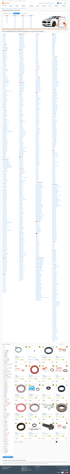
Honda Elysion (54, 122)
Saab (38, 233)
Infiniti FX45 (37, 136)
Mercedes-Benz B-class (39, 187)
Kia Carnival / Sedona (55, 154)
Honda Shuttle (54, 137)
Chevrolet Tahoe (54, 83)
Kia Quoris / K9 (54, 170)
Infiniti (38, 128)
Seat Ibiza (37, 251)
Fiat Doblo (37, 105)
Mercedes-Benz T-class (39, 213)
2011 (15, 18)
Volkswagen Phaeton (39, 284)
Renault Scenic (21, 254)
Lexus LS (37, 174)
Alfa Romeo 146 (21, 36)
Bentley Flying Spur (5, 49)
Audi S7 (37, 59)
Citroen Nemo (5, 93)
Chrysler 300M (21, 62)
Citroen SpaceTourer (6, 95)
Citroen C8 (4, 88)
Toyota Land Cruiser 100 (55, 301)
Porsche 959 (37, 226)
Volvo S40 (4, 280)
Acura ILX (4, 35)
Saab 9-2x (37, 234)
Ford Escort (21, 102)
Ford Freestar (21, 113)
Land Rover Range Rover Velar (7, 167)
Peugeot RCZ (54, 238)
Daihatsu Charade (21, 84)
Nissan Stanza (5, 236)
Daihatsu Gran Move (22, 87)
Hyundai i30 (4, 154)
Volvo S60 (4, 281)
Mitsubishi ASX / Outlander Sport (57, 186)
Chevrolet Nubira (54, 76)
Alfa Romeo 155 (21, 38)
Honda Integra (54, 128)
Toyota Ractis (54, 318)
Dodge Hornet (54, 99)
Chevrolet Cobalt (54, 63)
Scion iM (53, 244)
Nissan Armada (5, 198)
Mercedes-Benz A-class (39, 185)
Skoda (55, 250)
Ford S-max (21, 125)
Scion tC (53, 246)
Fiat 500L (37, 96)
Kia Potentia (54, 166)
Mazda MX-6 (21, 194)
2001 (23, 18)
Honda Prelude (54, 134)
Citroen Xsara (5, 99)
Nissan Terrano (5, 240)
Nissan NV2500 (5, 217)
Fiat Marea (37, 112)
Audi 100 (37, 36)
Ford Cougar (21, 98)
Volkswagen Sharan (38, 289)
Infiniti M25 (37, 145)
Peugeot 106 (54, 209)
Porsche (38, 221)
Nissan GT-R (4, 205)
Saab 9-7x (37, 239)
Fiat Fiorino (37, 107)
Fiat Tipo (37, 125)
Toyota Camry (54, 278)
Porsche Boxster (38, 228)
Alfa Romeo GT (21, 43)
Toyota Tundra (54, 330)
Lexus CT (37, 166)
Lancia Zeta (20, 167)
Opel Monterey (21, 218)
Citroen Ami (4, 67)
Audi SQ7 (37, 62)
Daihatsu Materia (21, 88)
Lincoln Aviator (5, 170)
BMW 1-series (54, 35)
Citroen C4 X (4, 83)
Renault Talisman (21, 256)
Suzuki (22, 261)
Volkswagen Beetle (38, 271)
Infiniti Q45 (37, 153)
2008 (23, 26)
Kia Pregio (53, 167)
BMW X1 (53, 47)
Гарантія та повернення (15, 0)
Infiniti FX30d (37, 133)
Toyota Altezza (54, 267)
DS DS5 (37, 73)
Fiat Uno (37, 127)
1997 (31, 25)
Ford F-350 (20, 108)
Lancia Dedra (21, 158)
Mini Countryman (5, 187)
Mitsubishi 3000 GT (55, 185)
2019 (15, 27)
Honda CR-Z (54, 117)
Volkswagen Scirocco (39, 288)
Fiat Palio (37, 114)
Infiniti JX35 (37, 144)
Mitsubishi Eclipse (54, 190)
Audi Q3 (37, 45)
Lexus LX (37, 175)
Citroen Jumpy (5, 92)
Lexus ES (37, 167)
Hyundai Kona (5, 136)
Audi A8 (37, 43)
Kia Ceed (53, 155)
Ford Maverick (21, 120)
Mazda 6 (20, 179)
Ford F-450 (20, 109)
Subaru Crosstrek (5, 261)
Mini (5, 183)
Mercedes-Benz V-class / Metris (40, 215)
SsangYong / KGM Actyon (39, 259)
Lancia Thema (21, 163)
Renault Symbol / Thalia (22, 255)
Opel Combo (21, 210)
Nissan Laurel (5, 211)
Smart (5, 250)
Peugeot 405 (54, 220)
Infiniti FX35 (37, 134)
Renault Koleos (21, 244)
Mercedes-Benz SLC (39, 209)
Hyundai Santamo (5, 143)
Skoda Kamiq (54, 255)
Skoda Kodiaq (54, 257)
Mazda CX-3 (21, 183)
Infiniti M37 (37, 149)
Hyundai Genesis (5, 128)
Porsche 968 (37, 227)
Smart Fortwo (5, 255)
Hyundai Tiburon (5, 147)
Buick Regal (20, 56)
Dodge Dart (54, 96)
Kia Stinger (53, 179)
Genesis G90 (4, 113)
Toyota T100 (54, 326)
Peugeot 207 (54, 214)
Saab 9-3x (37, 236)
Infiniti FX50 (37, 137)
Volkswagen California (39, 274)
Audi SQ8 (37, 63)
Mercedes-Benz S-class (39, 207)
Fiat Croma (37, 104)
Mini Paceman (5, 189)
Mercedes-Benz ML (38, 203)
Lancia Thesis (21, 164)
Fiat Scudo (37, 119)
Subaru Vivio (4, 271)
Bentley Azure (5, 46)
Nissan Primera (5, 228)
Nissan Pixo (4, 225)
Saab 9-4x (37, 237)
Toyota (55, 264)
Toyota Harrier (54, 295)
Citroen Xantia (5, 98)
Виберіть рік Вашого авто (7, 13)
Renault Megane (21, 250)
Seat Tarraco (37, 255)
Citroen (5, 65)
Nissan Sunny (5, 237)
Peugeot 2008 (54, 229)
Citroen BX (4, 68)
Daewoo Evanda (38, 79)
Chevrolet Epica (54, 67)
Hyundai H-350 (5, 134)
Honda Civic (54, 119)
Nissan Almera (5, 195)
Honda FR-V (54, 123)
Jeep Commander (21, 148)
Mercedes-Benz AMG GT (39, 186)
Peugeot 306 (54, 217)
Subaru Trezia (5, 269)
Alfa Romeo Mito (21, 46)
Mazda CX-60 (21, 187)
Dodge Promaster (54, 104)
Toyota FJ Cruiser (54, 290)
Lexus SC (37, 179)
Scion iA (53, 243)
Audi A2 (37, 38)
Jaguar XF (53, 147)
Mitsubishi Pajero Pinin (55, 200)
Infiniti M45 (37, 150)
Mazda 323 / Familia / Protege (23, 177)
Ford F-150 (20, 106)
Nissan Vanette (5, 245)
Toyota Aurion (54, 270)
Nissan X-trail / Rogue (6, 249)
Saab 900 (37, 240)
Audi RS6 (37, 52)
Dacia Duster (21, 76)
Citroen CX (4, 89)
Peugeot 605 (54, 224)
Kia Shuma (53, 175)
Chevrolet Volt (54, 88)
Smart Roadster (5, 256)
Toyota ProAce (54, 315)
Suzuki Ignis (21, 269)
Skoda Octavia (54, 258)
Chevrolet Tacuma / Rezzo (56, 82)
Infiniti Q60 (37, 155)
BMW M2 (53, 42)
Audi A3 (37, 39)
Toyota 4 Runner (54, 265)
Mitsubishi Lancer (54, 196)
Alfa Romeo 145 (21, 35)
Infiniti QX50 (37, 159)
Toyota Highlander (55, 297)
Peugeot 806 (54, 226)
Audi (38, 34)
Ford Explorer (21, 105)
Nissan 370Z (4, 194)
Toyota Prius (54, 314)
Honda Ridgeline (54, 135)
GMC (5, 102)
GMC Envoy (4, 105)
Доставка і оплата (6, 0)
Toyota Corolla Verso (55, 284)
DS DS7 (37, 74)
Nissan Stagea (5, 235)
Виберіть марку (16, 13)
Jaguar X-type (54, 145)
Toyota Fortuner (54, 291)
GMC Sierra (4, 107)
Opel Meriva (21, 216)
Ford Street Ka (21, 127)
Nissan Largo (4, 210)
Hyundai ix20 (4, 156)
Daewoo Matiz (38, 85)
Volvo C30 (4, 278)
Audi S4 (37, 56)
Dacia (22, 75)
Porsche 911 (37, 223)
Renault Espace (21, 238)
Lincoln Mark (4, 178)
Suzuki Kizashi (21, 271)
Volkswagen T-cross (39, 290)
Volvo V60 (4, 286)
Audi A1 (37, 37)
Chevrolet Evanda (54, 69)
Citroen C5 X (4, 86)
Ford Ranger (21, 124)
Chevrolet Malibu (54, 74)
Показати (7, 457)
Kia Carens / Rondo (55, 153)
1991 (31, 18)
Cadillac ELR (4, 57)
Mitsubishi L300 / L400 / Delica (56, 195)
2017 (15, 25)
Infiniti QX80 (37, 163)
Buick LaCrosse (21, 55)
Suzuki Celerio (21, 266)
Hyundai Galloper (5, 127)
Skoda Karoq (54, 256)
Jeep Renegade (21, 153)
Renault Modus (21, 251)
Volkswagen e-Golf (38, 300)
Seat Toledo (37, 256)
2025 (7, 22)
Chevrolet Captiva (54, 62)
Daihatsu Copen (21, 85)
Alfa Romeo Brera (21, 42)
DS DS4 (37, 72)
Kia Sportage (54, 178)
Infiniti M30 (37, 146)
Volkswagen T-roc (38, 291)
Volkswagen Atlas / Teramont (40, 270)
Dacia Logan (21, 79)
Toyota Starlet (54, 324)
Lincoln (5, 168)
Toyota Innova (54, 299)
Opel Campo (21, 208)
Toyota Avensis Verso (55, 274)
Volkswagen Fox (38, 278)
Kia (54, 150)
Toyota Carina (54, 279)
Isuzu (22, 138)
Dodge (55, 89)
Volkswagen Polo (38, 285)
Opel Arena (20, 205)
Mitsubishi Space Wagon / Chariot (57, 205)
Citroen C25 (4, 74)
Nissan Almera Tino (5, 196)
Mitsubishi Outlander (55, 198)
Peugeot (55, 207)
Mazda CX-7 (21, 188)
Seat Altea (37, 244)
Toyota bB (53, 340)
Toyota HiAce (54, 296)
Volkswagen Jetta (38, 281)
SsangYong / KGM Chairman (40, 260)
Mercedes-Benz (40, 182)
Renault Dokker (21, 236)
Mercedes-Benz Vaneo (39, 216)
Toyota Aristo (54, 269)
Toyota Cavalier (54, 280)
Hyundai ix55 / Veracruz (6, 158)
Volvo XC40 (4, 289)
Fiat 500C (37, 95)
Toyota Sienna (54, 320)
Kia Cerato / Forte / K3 (55, 156)
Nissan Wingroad (5, 247)
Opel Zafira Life (21, 227)
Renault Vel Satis (21, 259)
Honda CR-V (54, 115)
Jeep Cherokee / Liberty (22, 147)
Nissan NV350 (5, 219)
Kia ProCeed (54, 169)
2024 (7, 21)
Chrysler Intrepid (21, 67)
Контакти (66, 0)
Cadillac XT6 (4, 62)
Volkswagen (39, 267)
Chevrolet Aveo (54, 59)
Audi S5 (37, 57)
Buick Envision (21, 53)
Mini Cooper (4, 186)
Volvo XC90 (4, 292)
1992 (31, 19)
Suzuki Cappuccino (22, 265)
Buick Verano (21, 58)
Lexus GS (37, 168)
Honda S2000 (54, 136)
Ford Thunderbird (21, 129)
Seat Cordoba (38, 249)
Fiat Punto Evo (38, 117)
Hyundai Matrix (5, 139)
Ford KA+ (20, 118)
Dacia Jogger (21, 77)
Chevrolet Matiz (54, 75)
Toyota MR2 (54, 307)
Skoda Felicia (54, 254)
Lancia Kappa (21, 160)
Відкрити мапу (4, 469)
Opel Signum (21, 221)
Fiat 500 (37, 94)
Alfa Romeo (23, 34)
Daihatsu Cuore (21, 86)
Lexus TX (37, 180)
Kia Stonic (53, 180)
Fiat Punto (37, 116)
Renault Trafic (21, 257)
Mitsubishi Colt (54, 188)
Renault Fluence (21, 240)
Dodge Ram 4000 (54, 109)
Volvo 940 (4, 276)
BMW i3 (53, 54)
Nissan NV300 (5, 218)
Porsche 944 (37, 225)
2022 (7, 19)
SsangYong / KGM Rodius (39, 265)
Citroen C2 (4, 73)
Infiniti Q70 (37, 156)
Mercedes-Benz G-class (39, 196)
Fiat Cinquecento (38, 102)
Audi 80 (37, 35)
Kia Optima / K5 (54, 164)
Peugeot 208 (54, 215)
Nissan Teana (4, 239)
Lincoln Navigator (5, 180)
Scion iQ (53, 245)
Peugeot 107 (54, 210)
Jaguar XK (53, 149)
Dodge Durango (54, 97)
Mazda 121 (20, 176)
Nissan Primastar (5, 227)
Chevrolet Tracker (54, 84)
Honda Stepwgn (54, 138)
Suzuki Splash (21, 275)
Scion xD (53, 249)
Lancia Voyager (21, 165)
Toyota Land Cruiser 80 (55, 304)
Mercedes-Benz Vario (39, 217)
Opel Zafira (20, 226)
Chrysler (22, 59)
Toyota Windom (54, 336)
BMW (55, 34)
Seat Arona (37, 246)
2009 (23, 27)
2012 (15, 19)
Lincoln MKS (4, 174)
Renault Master (21, 249)
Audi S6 (37, 58)
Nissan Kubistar (5, 209)
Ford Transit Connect (22, 134)
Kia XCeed (53, 182)
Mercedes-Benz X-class (39, 220)
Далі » (67, 441)
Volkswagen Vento (38, 299)
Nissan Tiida (4, 241)
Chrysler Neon (21, 69)
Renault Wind (21, 260)
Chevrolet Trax (54, 87)
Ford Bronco (21, 96)
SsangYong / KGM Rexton (39, 264)
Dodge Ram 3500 (54, 108)
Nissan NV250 (5, 216)
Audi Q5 (37, 46)
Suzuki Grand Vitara (22, 268)
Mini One (4, 188)
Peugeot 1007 (54, 228)
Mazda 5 (20, 178)
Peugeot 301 (54, 216)
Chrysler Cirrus (21, 64)
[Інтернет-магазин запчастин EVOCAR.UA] (6, 3)
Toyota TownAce (54, 329)
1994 (31, 21)
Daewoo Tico (37, 89)
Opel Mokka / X (21, 217)
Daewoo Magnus (38, 84)
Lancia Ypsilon (21, 166)
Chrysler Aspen (21, 63)
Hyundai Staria (5, 145)
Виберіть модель (23, 13)
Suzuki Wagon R (21, 279)
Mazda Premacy (21, 195)
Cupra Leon (37, 69)
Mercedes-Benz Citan (39, 194)
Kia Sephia (53, 174)
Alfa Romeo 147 (21, 37)
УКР (61, 0)
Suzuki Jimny (21, 270)
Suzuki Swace (21, 276)
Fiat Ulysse (37, 126)
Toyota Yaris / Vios (55, 337)
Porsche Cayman (38, 230)
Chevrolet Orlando (55, 77)
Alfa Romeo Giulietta (22, 45)
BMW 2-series (54, 36)
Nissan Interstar (5, 206)
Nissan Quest (5, 231)
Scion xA (53, 247)
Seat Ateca (37, 248)
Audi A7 (37, 42)
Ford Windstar (21, 137)
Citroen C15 (4, 72)
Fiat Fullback (37, 109)
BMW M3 (53, 43)
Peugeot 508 (54, 223)
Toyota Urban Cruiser (55, 331)
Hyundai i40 (4, 155)
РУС (59, 0)
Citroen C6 (4, 87)
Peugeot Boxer (54, 234)
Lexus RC (37, 177)
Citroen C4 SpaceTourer (6, 82)
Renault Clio (21, 235)
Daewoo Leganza (38, 83)
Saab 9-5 (37, 238)
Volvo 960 (4, 277)
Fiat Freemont (38, 108)
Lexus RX (37, 178)
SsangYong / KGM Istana (39, 261)
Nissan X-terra (5, 248)
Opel (21, 200)
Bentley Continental (5, 48)
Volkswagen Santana (39, 287)
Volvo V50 (4, 285)
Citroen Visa (4, 96)
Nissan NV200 (5, 215)
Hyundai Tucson (5, 149)
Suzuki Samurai (21, 274)
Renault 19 (20, 230)
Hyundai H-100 (5, 133)
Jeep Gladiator (21, 150)
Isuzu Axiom (21, 140)
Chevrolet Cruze (54, 66)
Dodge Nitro (54, 103)
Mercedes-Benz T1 (38, 214)
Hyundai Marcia (5, 138)
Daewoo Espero (38, 78)
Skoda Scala (54, 261)
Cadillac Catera (5, 56)
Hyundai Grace (5, 130)
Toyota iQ (53, 341)
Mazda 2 (20, 174)
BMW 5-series (54, 39)
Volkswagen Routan (38, 286)
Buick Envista (21, 54)
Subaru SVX (4, 268)
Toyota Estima (54, 289)
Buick (22, 49)
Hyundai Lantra (5, 137)
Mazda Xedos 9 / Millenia (22, 199)
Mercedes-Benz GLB (39, 199)
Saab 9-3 (37, 235)
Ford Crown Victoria (22, 99)
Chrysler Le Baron (21, 68)
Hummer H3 (4, 118)
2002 (23, 19)
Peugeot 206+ (54, 213)
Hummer (5, 115)
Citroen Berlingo (5, 69)
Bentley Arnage (5, 45)
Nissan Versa (4, 246)
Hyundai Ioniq (5, 135)
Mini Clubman (4, 184)
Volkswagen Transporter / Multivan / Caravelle (42, 297)
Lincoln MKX (4, 176)
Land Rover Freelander (6, 163)
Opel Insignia (21, 214)
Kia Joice (53, 159)
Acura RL (4, 38)
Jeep (21, 145)
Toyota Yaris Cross (55, 338)
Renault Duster (21, 237)
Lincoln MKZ (4, 177)
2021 (7, 18)
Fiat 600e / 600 (38, 98)
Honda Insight (54, 126)
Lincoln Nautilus (5, 179)
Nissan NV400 (5, 221)
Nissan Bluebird (5, 200)
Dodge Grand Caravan (55, 98)
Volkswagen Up (38, 298)
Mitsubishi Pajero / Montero (56, 199)
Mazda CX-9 (21, 189)
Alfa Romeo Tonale (22, 48)
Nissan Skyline (5, 234)
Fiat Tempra (37, 124)
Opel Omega (21, 220)
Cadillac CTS (4, 55)
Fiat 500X (37, 97)
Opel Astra (20, 206)
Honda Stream (54, 139)
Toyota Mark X (54, 309)
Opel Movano (21, 219)
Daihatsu (22, 82)
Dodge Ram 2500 (54, 107)
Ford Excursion (21, 103)
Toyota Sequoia (54, 319)
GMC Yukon (4, 109)
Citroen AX (4, 66)
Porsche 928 (37, 224)
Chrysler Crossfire (21, 66)
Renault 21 (20, 231)
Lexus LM (37, 173)
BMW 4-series (54, 38)
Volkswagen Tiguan (38, 294)
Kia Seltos (53, 173)
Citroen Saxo (4, 94)
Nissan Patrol (5, 224)
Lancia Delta (21, 159)
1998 (31, 26)
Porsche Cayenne (38, 229)
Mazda (22, 173)
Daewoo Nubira (38, 87)
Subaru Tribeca (5, 270)
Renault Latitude (21, 246)
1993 (31, 20)
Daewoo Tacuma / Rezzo (39, 88)
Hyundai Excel (5, 126)
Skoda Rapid (54, 259)
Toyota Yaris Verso (55, 339)
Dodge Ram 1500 (54, 106)
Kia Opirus (53, 163)
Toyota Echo (54, 288)
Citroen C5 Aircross (5, 85)
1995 (31, 22)
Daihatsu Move (21, 89)
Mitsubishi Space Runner (55, 203)
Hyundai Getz (4, 129)
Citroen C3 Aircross (5, 76)
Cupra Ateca (37, 67)
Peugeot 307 (54, 218)
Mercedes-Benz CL (38, 189)
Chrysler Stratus (21, 72)
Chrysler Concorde (22, 65)
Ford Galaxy (21, 115)
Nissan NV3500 (5, 220)
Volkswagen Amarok (39, 268)
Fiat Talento (37, 123)
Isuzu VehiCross (21, 143)
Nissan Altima (5, 197)
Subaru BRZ (4, 259)
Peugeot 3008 (54, 230)
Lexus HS (37, 170)
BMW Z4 (53, 53)
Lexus (38, 165)
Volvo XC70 (4, 291)
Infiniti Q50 (37, 154)
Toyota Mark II (54, 308)
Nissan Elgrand (5, 204)
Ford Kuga (20, 119)
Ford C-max (21, 97)
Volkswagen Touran (38, 296)
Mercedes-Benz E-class (39, 195)
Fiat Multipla (37, 113)
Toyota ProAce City (55, 316)
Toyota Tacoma (54, 327)
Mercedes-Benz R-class (39, 206)
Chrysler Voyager (21, 73)
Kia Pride (53, 168)
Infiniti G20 (37, 138)
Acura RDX (4, 37)
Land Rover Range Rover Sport (7, 166)
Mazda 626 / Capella (22, 180)
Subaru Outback (5, 267)
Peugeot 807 (54, 227)
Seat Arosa (37, 247)
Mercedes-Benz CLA (39, 190)
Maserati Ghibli (21, 170)
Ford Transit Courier (22, 135)
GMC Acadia (4, 103)
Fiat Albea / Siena (38, 99)
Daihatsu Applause (22, 83)
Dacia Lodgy (21, 78)
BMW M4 (53, 44)
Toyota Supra (54, 325)
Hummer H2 (4, 117)
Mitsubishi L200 (54, 194)
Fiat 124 (37, 93)
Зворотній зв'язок (65, 467)
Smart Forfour (5, 254)
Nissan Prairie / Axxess (6, 226)
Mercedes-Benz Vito (39, 219)
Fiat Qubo (37, 118)
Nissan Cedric (5, 201)
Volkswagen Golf (38, 279)
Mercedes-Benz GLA (39, 198)
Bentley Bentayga (5, 47)
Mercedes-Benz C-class (39, 188)
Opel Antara (21, 204)
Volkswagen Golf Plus (39, 280)
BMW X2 (53, 48)
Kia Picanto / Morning (55, 165)
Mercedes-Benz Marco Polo (40, 204)
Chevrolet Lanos (54, 73)
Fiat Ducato (37, 106)
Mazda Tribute (21, 197)
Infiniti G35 (37, 140)
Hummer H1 (4, 116)
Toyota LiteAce (54, 306)
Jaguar (55, 140)
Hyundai (5, 119)
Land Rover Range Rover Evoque (7, 165)
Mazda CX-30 (21, 184)
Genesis (5, 110)
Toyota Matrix (54, 310)
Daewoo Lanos (38, 82)
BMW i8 (53, 55)
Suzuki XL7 (20, 280)
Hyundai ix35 (4, 157)
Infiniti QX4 (37, 158)
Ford (21, 94)
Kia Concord (54, 158)
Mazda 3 (20, 175)
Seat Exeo (37, 250)
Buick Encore (21, 52)
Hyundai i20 (4, 153)
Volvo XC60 (4, 290)
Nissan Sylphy (5, 238)
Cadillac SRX (4, 59)
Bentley (5, 44)
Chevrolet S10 (54, 78)
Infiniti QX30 (37, 157)
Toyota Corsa (54, 285)
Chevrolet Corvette (55, 65)
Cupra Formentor (38, 68)
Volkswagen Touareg (39, 295)
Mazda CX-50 (21, 186)
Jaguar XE (53, 146)
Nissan (5, 190)
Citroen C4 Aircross (5, 79)
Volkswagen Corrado (39, 275)
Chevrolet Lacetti (54, 72)
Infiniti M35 (37, 148)
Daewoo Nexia (38, 86)
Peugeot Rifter (54, 239)
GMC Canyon (4, 104)
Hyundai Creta (5, 123)
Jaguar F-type (54, 143)
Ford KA (20, 117)
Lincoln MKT (4, 175)
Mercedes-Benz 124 (38, 183)
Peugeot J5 (54, 236)
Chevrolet (55, 56)
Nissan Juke (4, 207)
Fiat (37, 92)
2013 (15, 20)
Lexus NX (37, 176)
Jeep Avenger (21, 146)
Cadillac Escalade (5, 58)
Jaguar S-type (54, 144)
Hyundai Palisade (5, 140)
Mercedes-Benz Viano (39, 218)
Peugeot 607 (54, 225)
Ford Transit (21, 133)
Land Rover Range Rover (6, 164)
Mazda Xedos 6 (21, 198)
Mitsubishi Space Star (55, 204)
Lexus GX (37, 169)
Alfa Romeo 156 (21, 39)
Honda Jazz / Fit (54, 129)
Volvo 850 (4, 275)
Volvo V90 (4, 288)
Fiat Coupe (37, 103)
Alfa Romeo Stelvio (22, 47)
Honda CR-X (54, 116)
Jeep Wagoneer (21, 154)
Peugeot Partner (54, 237)
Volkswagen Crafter (38, 276)
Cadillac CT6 (4, 54)
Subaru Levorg (5, 266)
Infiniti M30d (37, 147)
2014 (15, 21)
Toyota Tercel (54, 328)
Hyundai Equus (5, 125)
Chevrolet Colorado (55, 64)
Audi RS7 (37, 53)
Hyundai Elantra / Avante (6, 124)
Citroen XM (4, 97)
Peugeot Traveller (54, 240)
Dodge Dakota (54, 95)
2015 (15, 22)
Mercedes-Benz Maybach (39, 205)
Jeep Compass (21, 149)
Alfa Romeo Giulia (21, 44)
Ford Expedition (21, 104)
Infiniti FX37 (37, 135)
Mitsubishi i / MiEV (55, 206)
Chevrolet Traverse (55, 86)
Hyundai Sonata (5, 144)
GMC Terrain (4, 108)
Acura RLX (4, 39)
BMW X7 (53, 52)
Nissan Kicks (4, 208)
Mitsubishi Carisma (55, 187)
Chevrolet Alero (54, 58)
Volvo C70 (4, 279)
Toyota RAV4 (54, 317)
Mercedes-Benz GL (38, 197)
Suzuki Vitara (21, 278)
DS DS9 (37, 75)
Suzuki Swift (21, 277)
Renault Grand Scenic (22, 241)
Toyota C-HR (54, 276)
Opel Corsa (20, 211)
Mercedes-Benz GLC (39, 200)
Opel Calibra (21, 207)
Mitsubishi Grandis (55, 193)
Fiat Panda (37, 115)
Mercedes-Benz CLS (39, 193)
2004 (23, 21)
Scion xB (53, 248)
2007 (23, 25)
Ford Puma (20, 123)
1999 (31, 27)
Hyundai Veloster (5, 150)
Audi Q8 (37, 48)
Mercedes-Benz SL (38, 208)
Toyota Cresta (54, 286)
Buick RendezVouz (21, 57)
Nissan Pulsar (5, 229)
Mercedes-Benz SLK (38, 210)
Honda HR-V (54, 125)
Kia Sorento (54, 176)
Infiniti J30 (37, 143)
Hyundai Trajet (5, 148)
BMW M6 (53, 46)
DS (37, 70)
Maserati (22, 168)
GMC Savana (4, 106)
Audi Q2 (37, 44)
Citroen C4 (4, 78)
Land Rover (6, 159)
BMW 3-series (54, 37)
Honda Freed (54, 124)
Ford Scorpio (21, 126)
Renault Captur (21, 234)
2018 (15, 26)
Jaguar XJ (53, 148)
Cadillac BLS (4, 52)
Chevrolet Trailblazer (55, 85)
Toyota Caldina (54, 277)
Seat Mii (37, 254)
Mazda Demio (21, 190)
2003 (23, 20)
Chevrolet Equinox (55, 68)
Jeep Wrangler (21, 155)
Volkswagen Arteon (38, 269)
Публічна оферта (23, 0)
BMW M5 (53, 45)
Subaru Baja (4, 260)
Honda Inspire (54, 127)
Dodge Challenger (54, 93)
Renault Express (21, 239)
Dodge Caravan (54, 92)
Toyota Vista (54, 334)
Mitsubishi (55, 184)
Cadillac (5, 50)
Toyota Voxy (54, 335)
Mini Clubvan (4, 185)
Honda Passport (54, 132)
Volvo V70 (4, 287)
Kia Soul (53, 177)
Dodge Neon (54, 102)
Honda (55, 113)
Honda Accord (54, 114)
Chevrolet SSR (54, 79)
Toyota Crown (54, 287)
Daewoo (38, 76)
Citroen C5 (4, 84)
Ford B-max (21, 95)
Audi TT (37, 64)
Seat (38, 242)
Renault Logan (21, 248)
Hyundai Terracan (5, 146)
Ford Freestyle (21, 114)
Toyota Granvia (54, 294)
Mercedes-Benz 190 (38, 184)
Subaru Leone (5, 265)
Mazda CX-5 (21, 185)
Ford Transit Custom (22, 136)
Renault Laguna (21, 245)
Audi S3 (37, 55)
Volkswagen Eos (38, 277)
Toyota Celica (54, 281)
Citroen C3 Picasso (5, 77)
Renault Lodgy (21, 247)
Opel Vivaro (21, 225)
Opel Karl (20, 215)
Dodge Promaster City (55, 105)
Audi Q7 (37, 47)
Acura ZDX (4, 42)
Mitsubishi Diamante (55, 189)
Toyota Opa (54, 311)
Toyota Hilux (54, 298)
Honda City (53, 118)
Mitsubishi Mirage (54, 197)
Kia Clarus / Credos (55, 157)
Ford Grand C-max (21, 116)
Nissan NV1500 (5, 214)
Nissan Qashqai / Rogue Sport (7, 230)
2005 (23, 22)
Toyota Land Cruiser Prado (56, 305)
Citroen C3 (4, 75)
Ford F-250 (20, 107)
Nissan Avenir (5, 199)
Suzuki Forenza (21, 267)
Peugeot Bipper (54, 233)
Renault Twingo (21, 258)
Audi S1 (37, 54)
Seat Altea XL (38, 245)
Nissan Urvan (4, 244)
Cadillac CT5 (4, 53)
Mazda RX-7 (21, 196)
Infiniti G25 (37, 139)
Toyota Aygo (54, 275)
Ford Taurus (21, 128)
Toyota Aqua (54, 268)
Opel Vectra (21, 224)
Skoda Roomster (54, 260)
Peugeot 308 (54, 219)
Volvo (5, 274)
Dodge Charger (54, 94)
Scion (55, 241)
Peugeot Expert (54, 235)
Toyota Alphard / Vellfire (55, 266)
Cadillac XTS (4, 63)
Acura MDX (4, 36)
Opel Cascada (21, 209)
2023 (7, 20)
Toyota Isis (53, 300)
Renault (22, 228)
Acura (5, 34)
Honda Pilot (54, 133)
